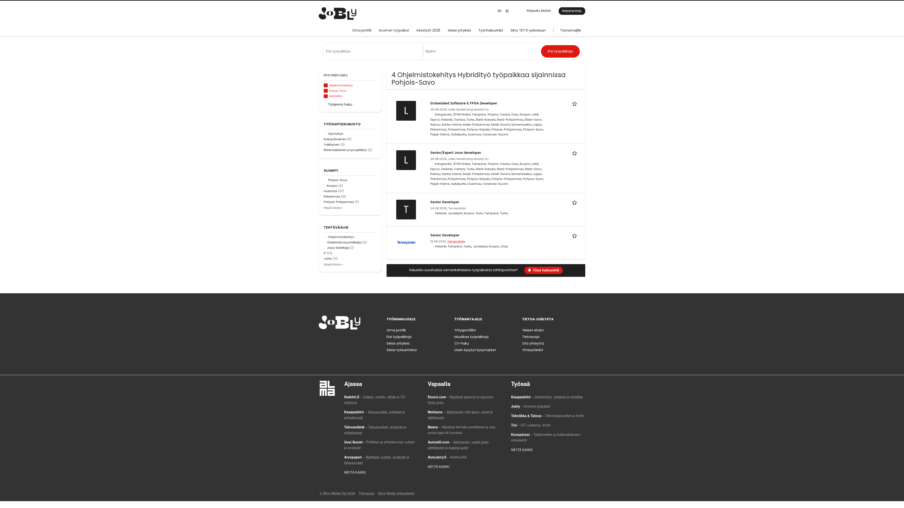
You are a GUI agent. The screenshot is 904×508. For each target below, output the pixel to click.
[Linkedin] (337, 339)
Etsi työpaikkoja (399, 336)
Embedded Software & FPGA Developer (463, 103)
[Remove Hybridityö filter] (326, 134)
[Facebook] (322, 339)
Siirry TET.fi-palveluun (528, 30)
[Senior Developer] (406, 242)
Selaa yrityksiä (459, 30)
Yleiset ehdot (533, 330)
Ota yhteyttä (533, 343)
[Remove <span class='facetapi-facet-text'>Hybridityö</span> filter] (326, 96)
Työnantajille (570, 30)
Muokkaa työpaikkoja (471, 336)
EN (499, 10)
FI (507, 11)
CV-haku (461, 343)
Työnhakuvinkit (490, 30)
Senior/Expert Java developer (455, 152)
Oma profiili (361, 30)
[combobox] (373, 51)
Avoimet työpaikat (394, 30)
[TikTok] (345, 339)
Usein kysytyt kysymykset (475, 350)
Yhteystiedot (532, 350)
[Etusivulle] (337, 13)
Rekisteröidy (572, 10)
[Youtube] (352, 339)
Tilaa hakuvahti (546, 270)
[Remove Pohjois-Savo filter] (326, 180)
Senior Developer (445, 202)
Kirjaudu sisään (539, 10)
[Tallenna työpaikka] (575, 103)
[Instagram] (330, 339)
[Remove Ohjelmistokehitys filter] (326, 237)
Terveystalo (456, 241)
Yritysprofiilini (465, 330)
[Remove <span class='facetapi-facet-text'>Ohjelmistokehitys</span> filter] (326, 85)
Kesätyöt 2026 (428, 30)
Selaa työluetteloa (402, 350)
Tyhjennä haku (340, 104)
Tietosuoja (530, 336)
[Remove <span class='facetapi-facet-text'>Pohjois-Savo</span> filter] (326, 91)
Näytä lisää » (333, 208)
